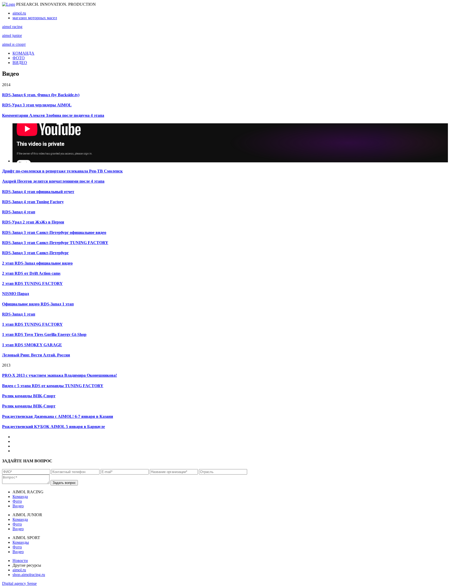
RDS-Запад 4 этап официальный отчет (38, 191)
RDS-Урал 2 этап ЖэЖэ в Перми (33, 222)
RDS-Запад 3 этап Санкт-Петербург (35, 253)
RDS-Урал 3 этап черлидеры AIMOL (37, 105)
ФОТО (18, 58)
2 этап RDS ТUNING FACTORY (32, 283)
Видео (18, 506)
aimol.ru (19, 13)
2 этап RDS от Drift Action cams (31, 273)
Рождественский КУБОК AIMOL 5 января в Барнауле (53, 426)
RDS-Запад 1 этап (18, 314)
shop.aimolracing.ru (28, 574)
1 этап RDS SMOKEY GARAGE (32, 345)
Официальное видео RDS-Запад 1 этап (38, 304)
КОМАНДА (23, 53)
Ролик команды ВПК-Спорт (28, 396)
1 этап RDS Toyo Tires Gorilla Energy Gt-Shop (44, 334)
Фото (17, 501)
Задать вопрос (64, 483)
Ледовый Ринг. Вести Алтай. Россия (36, 355)
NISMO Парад (15, 293)
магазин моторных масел (34, 18)
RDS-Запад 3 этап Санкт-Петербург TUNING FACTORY (55, 242)
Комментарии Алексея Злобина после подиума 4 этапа (53, 115)
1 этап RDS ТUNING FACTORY (32, 324)
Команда (20, 496)
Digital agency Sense (19, 583)
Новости (20, 560)
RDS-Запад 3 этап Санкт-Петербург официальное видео (54, 232)
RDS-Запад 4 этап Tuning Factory (33, 202)
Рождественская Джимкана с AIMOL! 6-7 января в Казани (57, 416)
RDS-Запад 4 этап (18, 212)
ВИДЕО (19, 62)
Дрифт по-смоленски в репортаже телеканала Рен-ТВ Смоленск (62, 171)
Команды (20, 542)
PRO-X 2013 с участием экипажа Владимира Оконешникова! (59, 375)
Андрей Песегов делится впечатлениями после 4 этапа (53, 181)
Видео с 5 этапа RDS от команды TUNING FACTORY (52, 386)
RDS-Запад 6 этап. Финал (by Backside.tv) (40, 95)
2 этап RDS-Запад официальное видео (37, 263)
